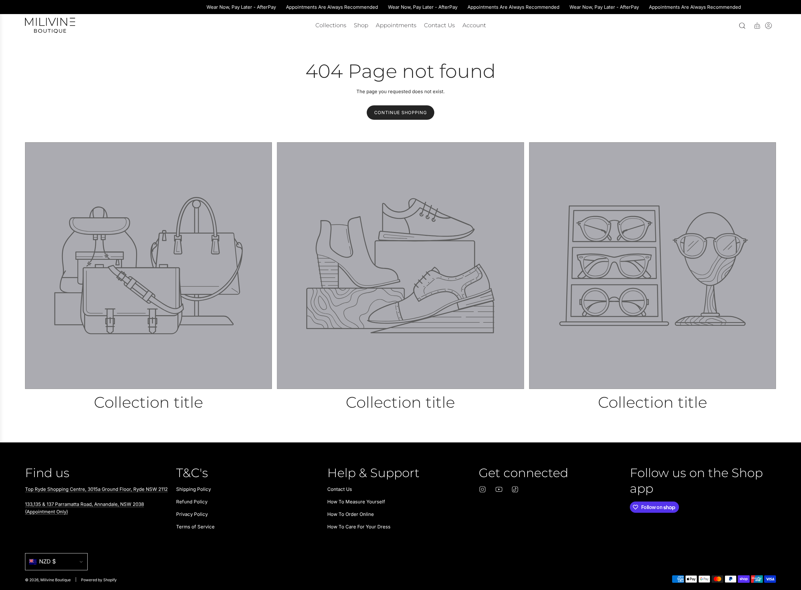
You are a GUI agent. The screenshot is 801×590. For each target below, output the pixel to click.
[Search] (742, 25)
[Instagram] (482, 489)
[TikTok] (515, 489)
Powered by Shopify (99, 579)
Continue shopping (400, 112)
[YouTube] (498, 489)
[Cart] (757, 25)
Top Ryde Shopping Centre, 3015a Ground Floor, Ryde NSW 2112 (96, 489)
